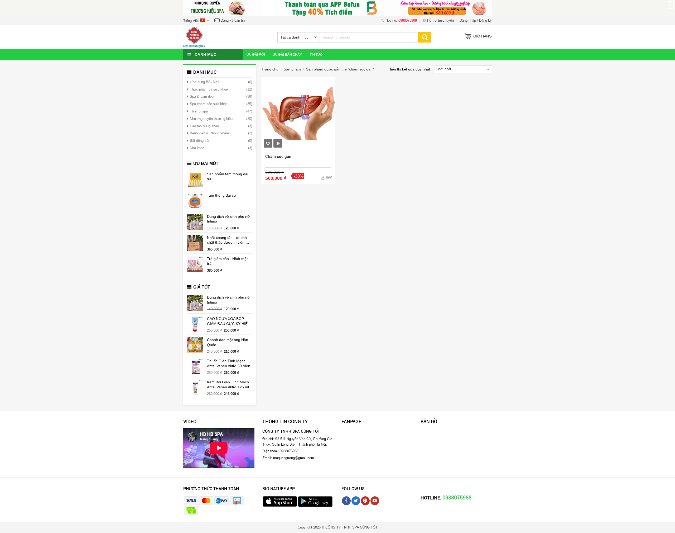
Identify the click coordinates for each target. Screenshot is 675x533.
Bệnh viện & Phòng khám (209, 133)
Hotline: (401, 20)
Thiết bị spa (199, 111)
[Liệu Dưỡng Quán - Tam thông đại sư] (209, 37)
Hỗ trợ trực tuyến (440, 20)
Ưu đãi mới (256, 54)
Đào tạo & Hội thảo (204, 126)
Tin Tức (316, 54)
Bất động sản (200, 141)
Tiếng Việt (191, 21)
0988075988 (456, 497)
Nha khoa (197, 148)
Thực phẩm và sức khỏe (209, 89)
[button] (268, 143)
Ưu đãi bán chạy (287, 54)
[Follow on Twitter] (355, 500)
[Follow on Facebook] (346, 500)
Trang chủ (270, 69)
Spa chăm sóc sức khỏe (209, 104)
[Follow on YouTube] (374, 500)
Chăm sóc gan (278, 156)
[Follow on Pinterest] (365, 500)
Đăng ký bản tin (232, 20)
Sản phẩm (292, 69)
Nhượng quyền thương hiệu (211, 119)
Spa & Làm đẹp (202, 96)
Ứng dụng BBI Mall (204, 82)
